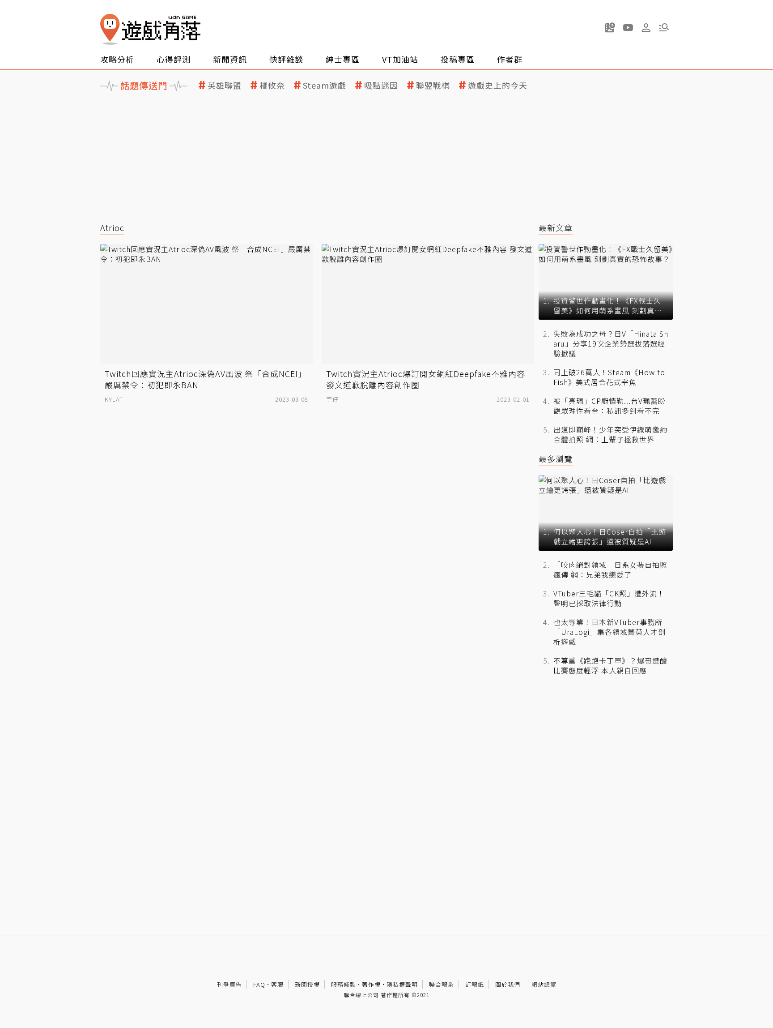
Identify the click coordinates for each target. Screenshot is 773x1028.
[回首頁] (150, 29)
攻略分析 (117, 59)
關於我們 (507, 984)
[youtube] (628, 27)
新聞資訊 (230, 59)
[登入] (646, 27)
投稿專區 (458, 59)
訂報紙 (474, 984)
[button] (663, 27)
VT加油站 (400, 59)
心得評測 (174, 59)
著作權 (371, 984)
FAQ (259, 984)
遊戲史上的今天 (497, 85)
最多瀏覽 (556, 458)
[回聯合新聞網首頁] (110, 29)
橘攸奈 (272, 85)
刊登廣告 (229, 984)
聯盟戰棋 (433, 85)
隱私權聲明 (402, 984)
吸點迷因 (381, 85)
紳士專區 (343, 59)
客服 (277, 984)
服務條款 (343, 984)
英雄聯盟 (225, 85)
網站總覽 (543, 984)
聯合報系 (441, 984)
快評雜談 (286, 59)
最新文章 (556, 227)
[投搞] (610, 27)
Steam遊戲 (324, 85)
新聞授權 (307, 984)
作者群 (509, 59)
